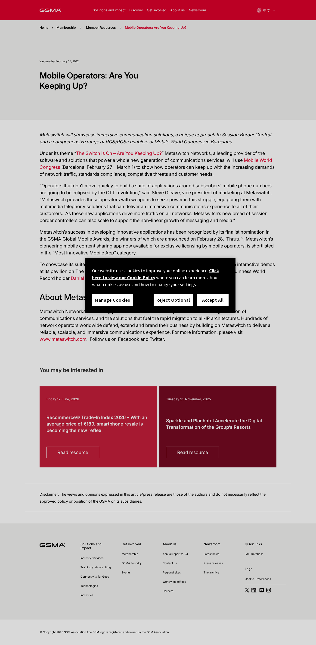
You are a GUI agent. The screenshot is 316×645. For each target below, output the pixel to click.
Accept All (213, 300)
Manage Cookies (112, 300)
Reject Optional (173, 300)
